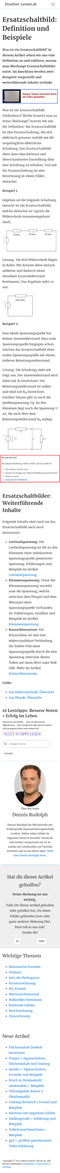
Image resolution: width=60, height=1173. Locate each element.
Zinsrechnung (19, 1016)
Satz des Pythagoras (24, 978)
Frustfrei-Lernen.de (21, 4)
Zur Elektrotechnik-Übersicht (31, 692)
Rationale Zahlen (22, 1005)
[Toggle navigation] (52, 4)
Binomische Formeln (24, 967)
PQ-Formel (17, 989)
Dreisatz (15, 972)
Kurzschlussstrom (23, 673)
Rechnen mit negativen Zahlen (32, 1113)
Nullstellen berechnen (25, 1000)
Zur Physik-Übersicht (25, 698)
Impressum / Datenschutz (36, 1164)
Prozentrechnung (22, 983)
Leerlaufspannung (23, 575)
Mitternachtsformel (24, 994)
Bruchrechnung (21, 1011)
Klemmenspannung (24, 624)
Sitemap (6, 1167)
